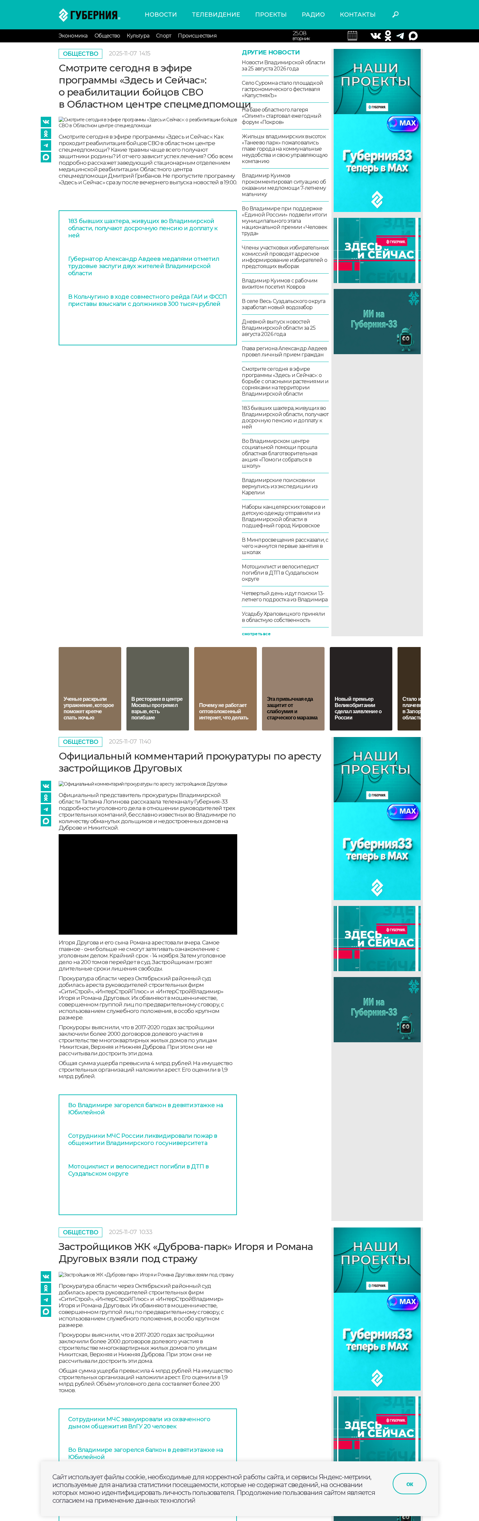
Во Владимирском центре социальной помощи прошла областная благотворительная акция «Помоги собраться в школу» (279, 453)
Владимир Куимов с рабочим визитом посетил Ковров (279, 284)
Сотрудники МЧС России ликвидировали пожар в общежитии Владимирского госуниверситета (142, 1139)
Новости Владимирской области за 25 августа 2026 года (283, 65)
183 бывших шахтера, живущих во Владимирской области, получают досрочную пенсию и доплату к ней (142, 228)
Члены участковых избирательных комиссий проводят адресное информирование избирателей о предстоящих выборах (285, 257)
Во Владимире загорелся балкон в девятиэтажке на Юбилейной (145, 1109)
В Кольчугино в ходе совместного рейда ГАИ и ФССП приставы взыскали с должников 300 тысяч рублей (147, 300)
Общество (107, 36)
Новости (161, 14)
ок (409, 1483)
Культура (138, 36)
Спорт (163, 36)
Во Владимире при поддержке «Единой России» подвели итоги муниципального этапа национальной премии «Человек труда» (284, 220)
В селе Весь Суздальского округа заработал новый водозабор (283, 304)
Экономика (73, 36)
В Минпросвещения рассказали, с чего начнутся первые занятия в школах (285, 546)
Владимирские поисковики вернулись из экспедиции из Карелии (279, 486)
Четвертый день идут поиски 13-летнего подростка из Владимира (284, 596)
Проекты (271, 14)
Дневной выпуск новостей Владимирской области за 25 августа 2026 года (278, 328)
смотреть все (256, 633)
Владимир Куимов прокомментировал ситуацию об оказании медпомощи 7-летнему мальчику (284, 185)
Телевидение (216, 14)
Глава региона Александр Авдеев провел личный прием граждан (284, 351)
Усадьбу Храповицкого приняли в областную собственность (283, 617)
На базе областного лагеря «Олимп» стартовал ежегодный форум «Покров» (281, 116)
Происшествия (197, 36)
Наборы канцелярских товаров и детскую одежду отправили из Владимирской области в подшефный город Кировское (283, 516)
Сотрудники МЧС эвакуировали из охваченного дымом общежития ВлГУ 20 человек (139, 1423)
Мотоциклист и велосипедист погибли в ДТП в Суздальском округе (280, 573)
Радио (313, 14)
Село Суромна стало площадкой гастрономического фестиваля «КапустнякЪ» (282, 89)
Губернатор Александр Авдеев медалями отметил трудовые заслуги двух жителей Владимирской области (143, 266)
